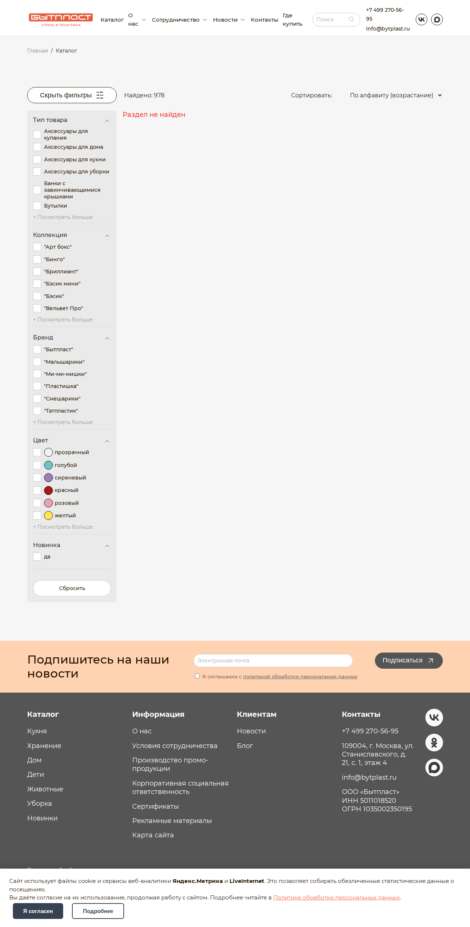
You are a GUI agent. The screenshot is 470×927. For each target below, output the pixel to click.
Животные (45, 789)
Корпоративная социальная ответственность (180, 787)
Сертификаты (155, 806)
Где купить (293, 19)
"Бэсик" (54, 296)
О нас (142, 731)
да (47, 556)
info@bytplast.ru (388, 28)
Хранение (44, 746)
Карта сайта (153, 835)
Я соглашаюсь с (279, 676)
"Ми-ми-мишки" (65, 374)
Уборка (39, 804)
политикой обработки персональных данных (300, 676)
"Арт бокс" (58, 247)
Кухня (37, 731)
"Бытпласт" (58, 349)
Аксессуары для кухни (75, 159)
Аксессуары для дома (73, 147)
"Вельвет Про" (63, 308)
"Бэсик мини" (62, 283)
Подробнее (98, 911)
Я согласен (38, 911)
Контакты (264, 19)
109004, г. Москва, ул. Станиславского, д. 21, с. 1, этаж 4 (378, 754)
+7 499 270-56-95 (385, 14)
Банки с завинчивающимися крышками (72, 190)
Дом (34, 760)
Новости (251, 731)
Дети (35, 774)
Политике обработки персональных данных (336, 897)
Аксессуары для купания (66, 134)
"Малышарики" (64, 362)
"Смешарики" (62, 398)
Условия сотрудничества (175, 746)
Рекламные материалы (172, 821)
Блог (245, 746)
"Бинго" (54, 259)
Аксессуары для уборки (76, 171)
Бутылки (55, 205)
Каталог (112, 19)
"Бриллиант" (61, 271)
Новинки (42, 818)
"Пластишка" (61, 386)
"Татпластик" (61, 410)
